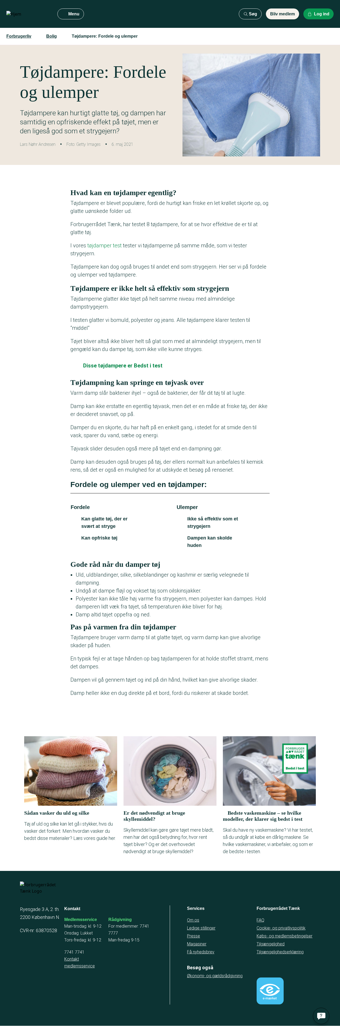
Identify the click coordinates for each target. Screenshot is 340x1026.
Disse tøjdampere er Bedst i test (123, 365)
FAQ (260, 920)
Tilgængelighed (270, 943)
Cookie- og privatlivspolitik (281, 928)
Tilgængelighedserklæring (280, 951)
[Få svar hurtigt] (321, 1016)
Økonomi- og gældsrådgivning (215, 975)
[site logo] (27, 14)
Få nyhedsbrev (200, 951)
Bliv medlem (282, 14)
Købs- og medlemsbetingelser (284, 936)
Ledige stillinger (201, 928)
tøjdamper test (104, 245)
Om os (193, 920)
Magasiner (196, 943)
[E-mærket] (270, 991)
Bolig (51, 36)
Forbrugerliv (18, 36)
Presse (193, 936)
